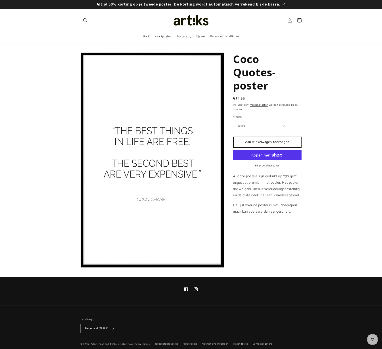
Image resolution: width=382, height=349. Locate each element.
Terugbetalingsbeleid (167, 344)
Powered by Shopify (139, 344)
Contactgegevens (263, 344)
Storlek (237, 117)
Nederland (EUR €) (97, 328)
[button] (85, 20)
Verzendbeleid (241, 344)
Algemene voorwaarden (215, 344)
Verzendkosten (259, 105)
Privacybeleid (190, 344)
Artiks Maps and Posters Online (109, 344)
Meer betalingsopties (267, 166)
